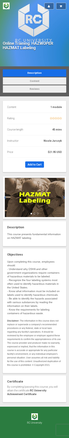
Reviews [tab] (35, 89)
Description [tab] (34, 72)
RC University (34, 422)
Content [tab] (34, 81)
